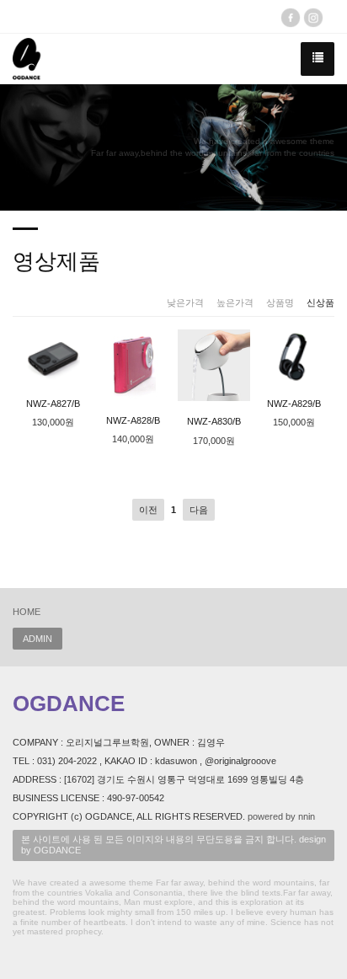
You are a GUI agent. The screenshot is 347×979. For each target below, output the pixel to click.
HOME (26, 612)
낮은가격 (185, 302)
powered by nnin (281, 816)
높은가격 (235, 302)
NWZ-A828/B (133, 420)
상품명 (280, 302)
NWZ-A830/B (214, 421)
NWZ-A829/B (294, 404)
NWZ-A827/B (53, 404)
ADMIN (37, 639)
